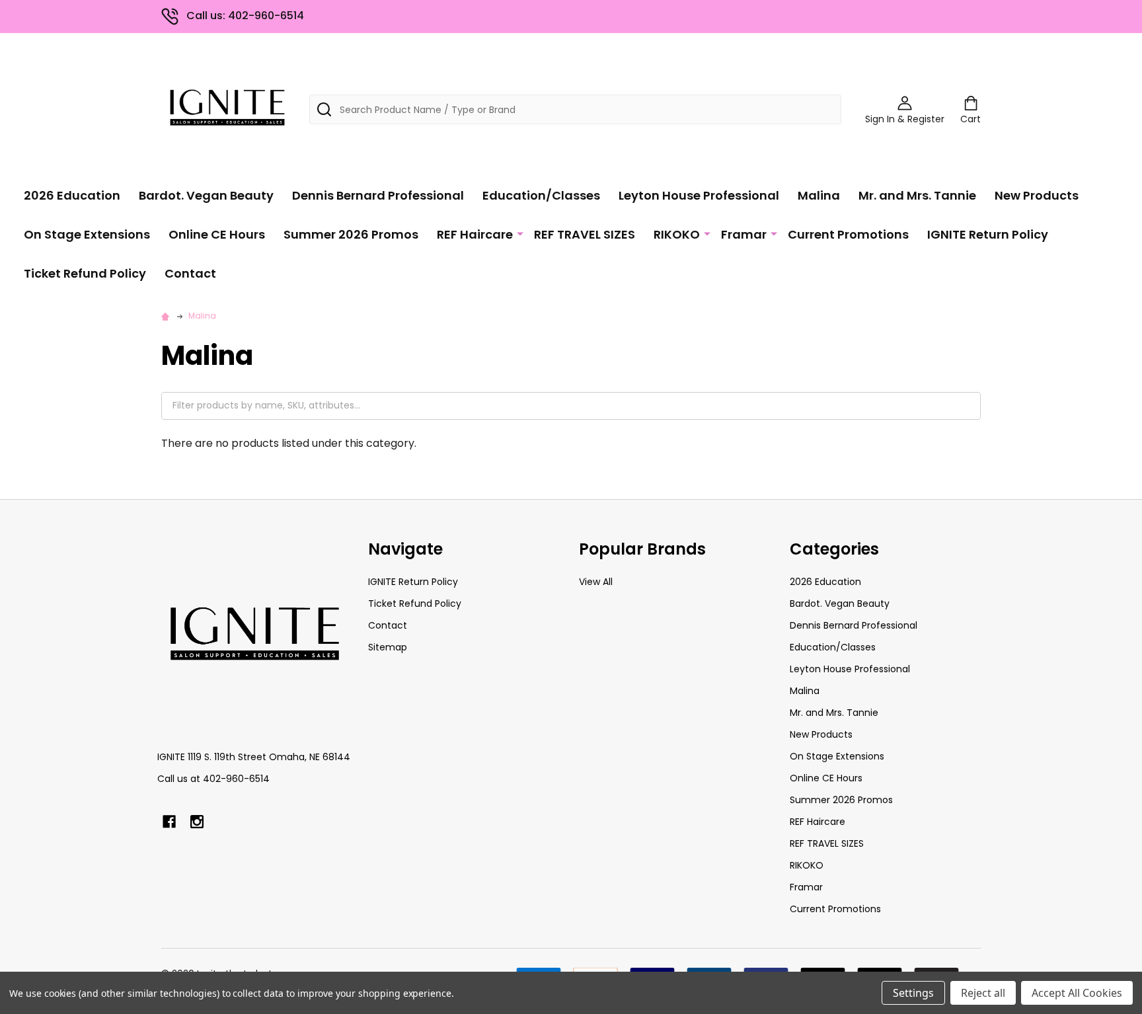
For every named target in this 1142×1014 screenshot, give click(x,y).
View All (596, 581)
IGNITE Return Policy (987, 234)
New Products (1037, 195)
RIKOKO (677, 234)
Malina (819, 195)
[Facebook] (169, 822)
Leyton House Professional (699, 195)
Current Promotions (848, 234)
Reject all (983, 993)
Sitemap (387, 647)
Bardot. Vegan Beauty (206, 195)
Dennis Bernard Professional (378, 195)
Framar (744, 234)
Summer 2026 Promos (351, 234)
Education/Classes (541, 195)
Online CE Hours (217, 234)
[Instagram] (197, 822)
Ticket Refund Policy (85, 273)
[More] (520, 233)
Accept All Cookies (1077, 993)
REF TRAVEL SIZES (584, 234)
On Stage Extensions (87, 234)
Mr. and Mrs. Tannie (917, 195)
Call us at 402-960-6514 (213, 778)
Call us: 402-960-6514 (245, 15)
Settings (913, 993)
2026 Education (72, 195)
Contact (190, 273)
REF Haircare (475, 234)
